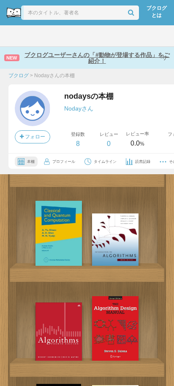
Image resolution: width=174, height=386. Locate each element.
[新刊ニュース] (34, 35)
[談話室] (98, 35)
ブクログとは (157, 11)
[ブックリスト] (78, 35)
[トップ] (13, 35)
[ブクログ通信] (119, 35)
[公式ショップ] (142, 35)
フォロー (34, 137)
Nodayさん (78, 108)
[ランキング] (56, 35)
